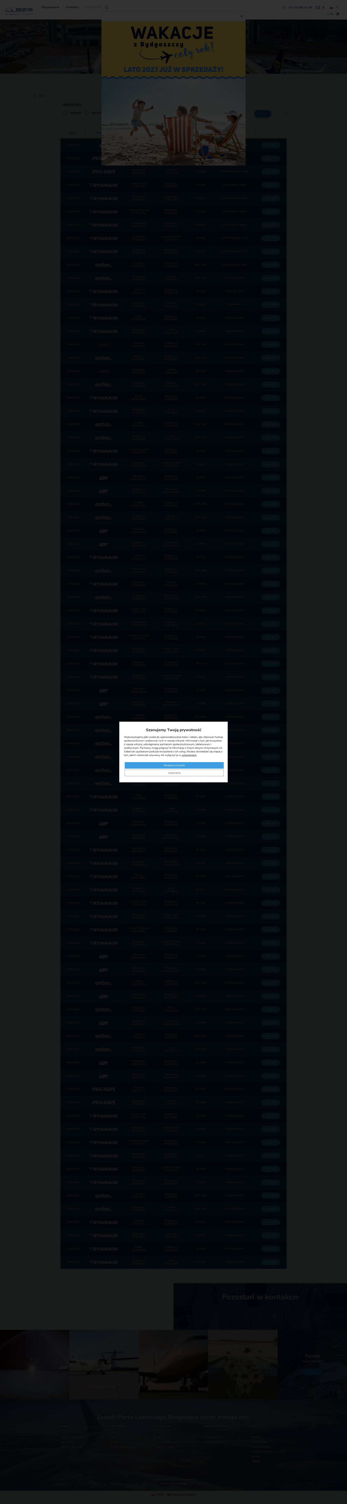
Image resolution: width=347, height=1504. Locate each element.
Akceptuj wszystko (174, 765)
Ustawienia (174, 773)
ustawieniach (189, 755)
